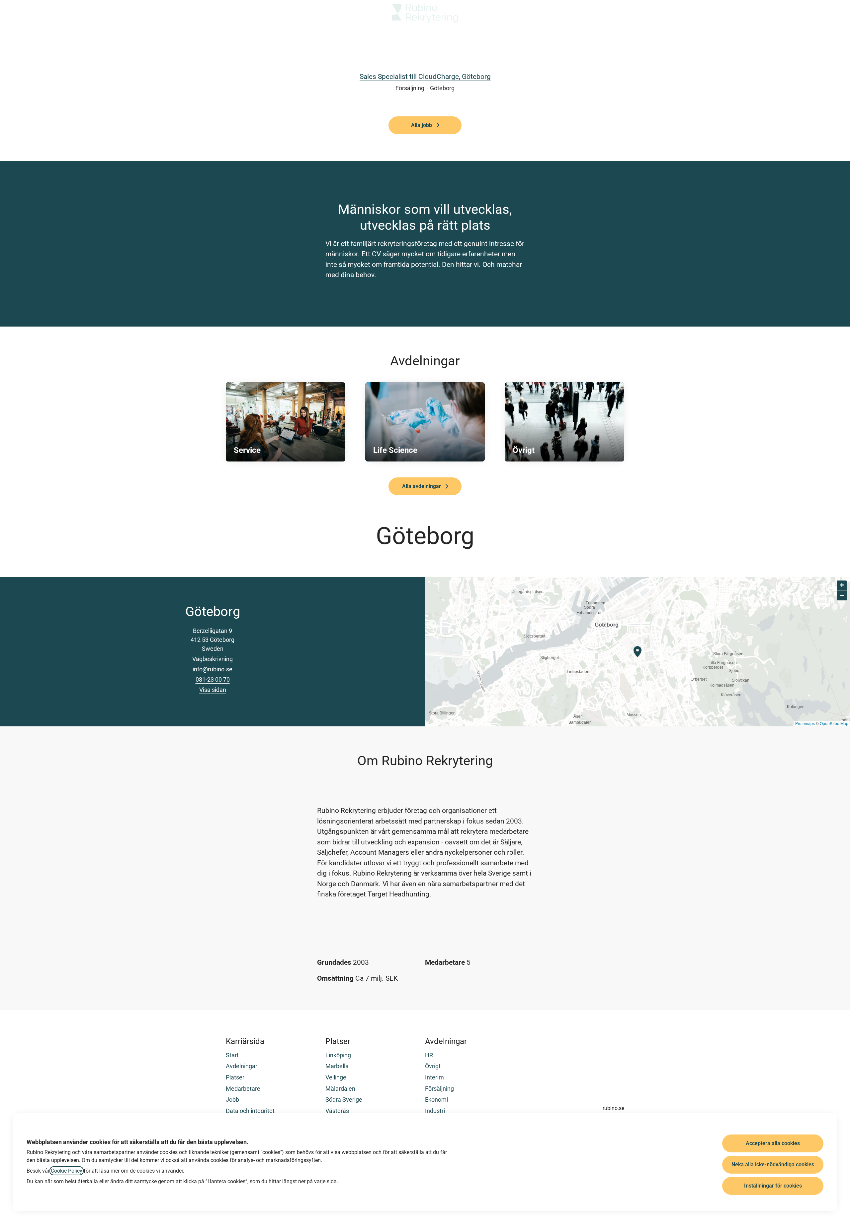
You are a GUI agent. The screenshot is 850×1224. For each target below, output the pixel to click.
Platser (235, 1077)
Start (232, 1055)
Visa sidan (212, 689)
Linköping (338, 1055)
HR (429, 1055)
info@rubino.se (212, 669)
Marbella (337, 1066)
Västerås (337, 1110)
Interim (434, 1077)
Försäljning (439, 1088)
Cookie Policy (66, 1171)
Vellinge (335, 1077)
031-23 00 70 (213, 679)
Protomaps (805, 723)
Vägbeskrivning (212, 658)
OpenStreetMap (834, 723)
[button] (836, 13)
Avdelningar (241, 1066)
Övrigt (433, 1066)
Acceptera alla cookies (773, 1143)
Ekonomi (436, 1099)
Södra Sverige (343, 1099)
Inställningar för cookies (773, 1186)
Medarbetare (243, 1088)
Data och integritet (250, 1110)
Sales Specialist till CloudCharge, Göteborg (425, 77)
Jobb (232, 1099)
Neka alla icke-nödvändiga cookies (772, 1164)
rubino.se (613, 1108)
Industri (435, 1110)
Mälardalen (340, 1088)
